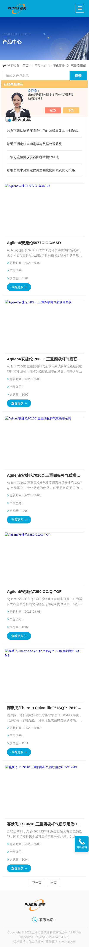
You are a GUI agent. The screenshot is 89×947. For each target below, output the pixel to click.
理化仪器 (59, 65)
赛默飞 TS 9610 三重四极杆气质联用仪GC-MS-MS (44, 824)
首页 (25, 65)
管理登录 (51, 941)
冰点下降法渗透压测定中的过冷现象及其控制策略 (42, 131)
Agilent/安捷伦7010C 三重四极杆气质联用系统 (44, 475)
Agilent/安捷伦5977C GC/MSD (34, 243)
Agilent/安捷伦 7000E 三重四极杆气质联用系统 (44, 359)
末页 (54, 882)
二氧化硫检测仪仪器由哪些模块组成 (33, 157)
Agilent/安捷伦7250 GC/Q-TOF (34, 591)
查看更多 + (19, 287)
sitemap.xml (67, 941)
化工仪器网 (36, 941)
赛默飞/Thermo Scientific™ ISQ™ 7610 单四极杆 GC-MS (44, 708)
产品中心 (41, 65)
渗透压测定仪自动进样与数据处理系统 (34, 144)
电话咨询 (81, 847)
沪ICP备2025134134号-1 (52, 937)
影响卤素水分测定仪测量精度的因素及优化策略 (41, 170)
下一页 (36, 882)
